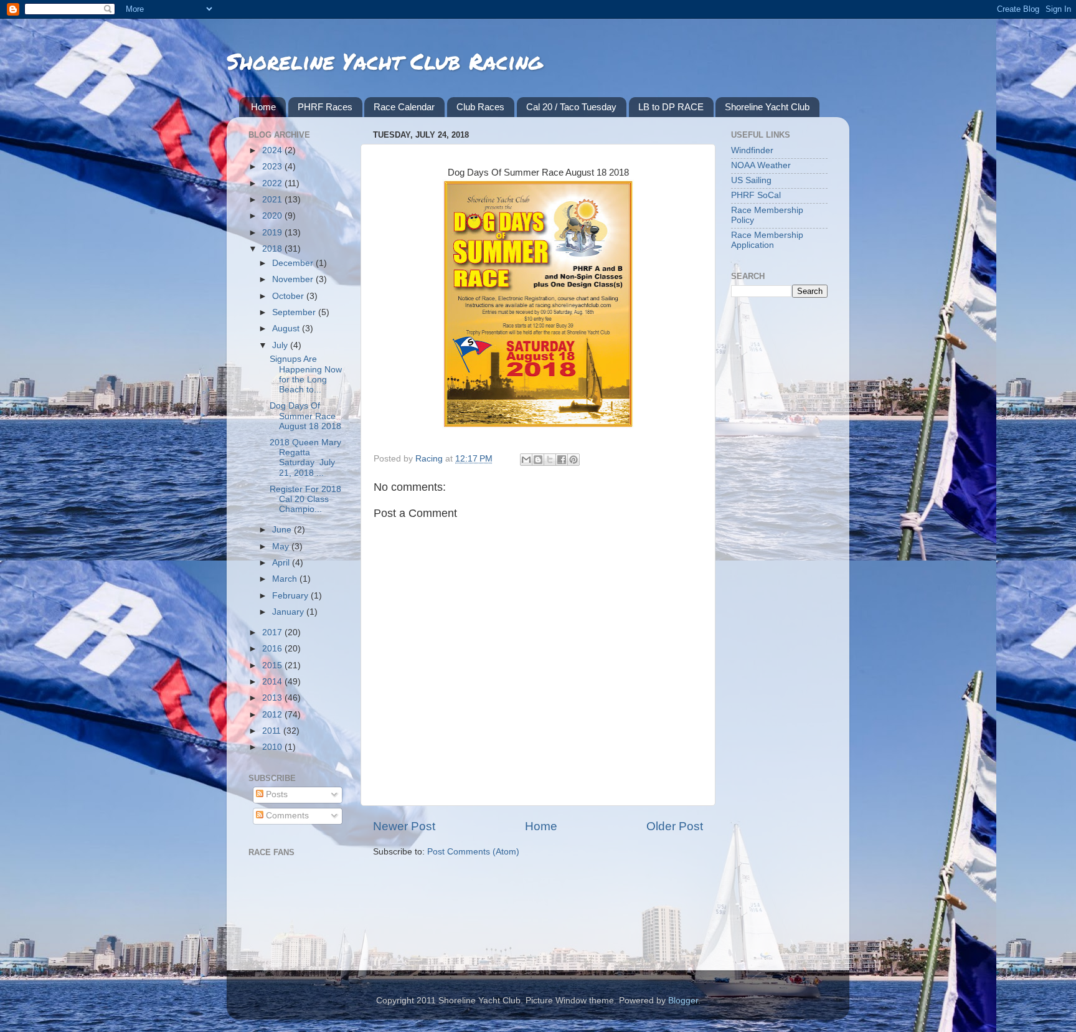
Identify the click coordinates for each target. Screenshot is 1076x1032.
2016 (273, 648)
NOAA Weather (761, 165)
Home (263, 107)
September (295, 312)
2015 (273, 665)
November (294, 279)
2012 (273, 714)
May (281, 546)
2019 (273, 232)
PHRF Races (325, 107)
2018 (273, 248)
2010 (273, 747)
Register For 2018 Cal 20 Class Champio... (305, 499)
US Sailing (751, 180)
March (286, 579)
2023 (273, 166)
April (282, 562)
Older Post (674, 826)
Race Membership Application (767, 240)
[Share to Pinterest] (573, 459)
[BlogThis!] (538, 459)
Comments (286, 815)
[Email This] (526, 459)
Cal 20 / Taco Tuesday (571, 107)
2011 (272, 731)
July (281, 345)
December (294, 263)
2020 (273, 215)
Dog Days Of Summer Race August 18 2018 (305, 415)
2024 (273, 150)
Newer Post (404, 826)
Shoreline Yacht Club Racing (384, 61)
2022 (273, 183)
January (289, 612)
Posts (275, 794)
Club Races (480, 107)
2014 (273, 681)
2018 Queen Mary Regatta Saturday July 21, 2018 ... (305, 458)
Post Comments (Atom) (473, 851)
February (291, 595)
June (283, 529)
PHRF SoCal (756, 195)
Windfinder (752, 150)
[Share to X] (550, 459)
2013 (273, 698)
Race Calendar (404, 107)
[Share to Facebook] (561, 459)
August (287, 328)
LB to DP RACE (671, 107)
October (289, 296)
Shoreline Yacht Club (767, 107)
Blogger (683, 1000)
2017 (273, 632)
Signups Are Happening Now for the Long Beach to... (306, 374)
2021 (273, 199)
